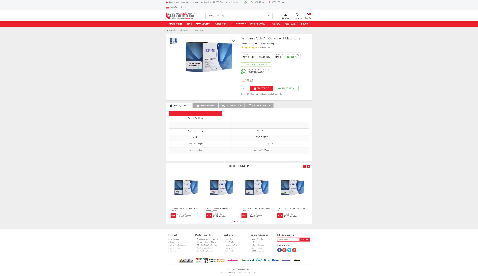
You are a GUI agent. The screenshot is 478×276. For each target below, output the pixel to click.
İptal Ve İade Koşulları (206, 248)
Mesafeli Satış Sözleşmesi (207, 245)
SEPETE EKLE (261, 88)
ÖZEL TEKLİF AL (287, 89)
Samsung (270, 44)
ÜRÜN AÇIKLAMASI (179, 105)
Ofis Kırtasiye (184, 30)
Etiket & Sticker (175, 24)
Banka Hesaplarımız (205, 251)
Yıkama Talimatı (203, 24)
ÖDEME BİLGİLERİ (205, 105)
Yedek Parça (290, 24)
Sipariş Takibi (175, 248)
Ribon (189, 24)
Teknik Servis (175, 242)
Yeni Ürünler (229, 242)
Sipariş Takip (230, 248)
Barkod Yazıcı (221, 24)
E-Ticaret (234, 272)
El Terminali (274, 24)
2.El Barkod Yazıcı (239, 24)
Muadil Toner (199, 30)
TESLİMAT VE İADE (231, 105)
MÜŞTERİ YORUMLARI (259, 105)
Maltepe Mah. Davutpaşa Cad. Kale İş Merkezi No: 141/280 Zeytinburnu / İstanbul (203, 2)
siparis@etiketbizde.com (179, 7)
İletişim (173, 251)
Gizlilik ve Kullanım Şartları (207, 239)
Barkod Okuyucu (257, 24)
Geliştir (228, 272)
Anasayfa (172, 30)
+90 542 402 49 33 (255, 2)
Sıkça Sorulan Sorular (178, 245)
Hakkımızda (174, 239)
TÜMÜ (305, 24)
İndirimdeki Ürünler (232, 245)
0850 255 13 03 (278, 2)
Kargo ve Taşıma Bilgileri (207, 242)
